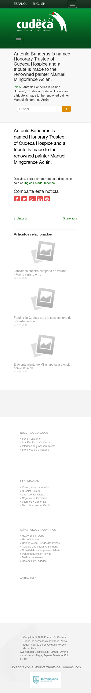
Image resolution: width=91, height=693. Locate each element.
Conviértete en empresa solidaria (41, 550)
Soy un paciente (31, 438)
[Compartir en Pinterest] (47, 199)
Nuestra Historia (31, 491)
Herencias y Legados (34, 560)
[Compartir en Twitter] (24, 199)
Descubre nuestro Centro (36, 505)
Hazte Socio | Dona (33, 535)
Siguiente (70, 218)
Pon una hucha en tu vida (36, 553)
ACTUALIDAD (28, 578)
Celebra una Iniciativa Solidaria (40, 546)
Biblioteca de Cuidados (35, 449)
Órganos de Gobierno (34, 498)
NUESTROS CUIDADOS (34, 432)
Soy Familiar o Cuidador (36, 442)
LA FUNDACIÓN (29, 481)
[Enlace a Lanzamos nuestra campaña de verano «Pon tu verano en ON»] (44, 252)
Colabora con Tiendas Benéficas (41, 543)
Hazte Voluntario (31, 539)
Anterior (20, 218)
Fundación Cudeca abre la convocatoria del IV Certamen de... (43, 319)
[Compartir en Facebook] (17, 199)
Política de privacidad (43, 644)
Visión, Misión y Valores (35, 487)
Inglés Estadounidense (39, 183)
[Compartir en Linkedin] (40, 199)
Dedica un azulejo (32, 557)
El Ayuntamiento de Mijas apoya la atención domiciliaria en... (43, 366)
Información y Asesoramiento (38, 446)
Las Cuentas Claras (33, 494)
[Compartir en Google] (32, 199)
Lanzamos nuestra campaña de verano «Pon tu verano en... (40, 272)
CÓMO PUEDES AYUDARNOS (38, 529)
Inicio (17, 87)
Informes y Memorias (34, 501)
